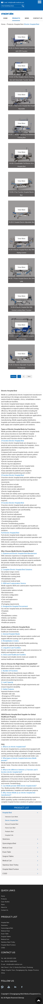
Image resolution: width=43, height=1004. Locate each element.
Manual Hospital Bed (11, 824)
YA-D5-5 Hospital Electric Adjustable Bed (21, 222)
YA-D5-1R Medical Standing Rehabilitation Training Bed (21, 136)
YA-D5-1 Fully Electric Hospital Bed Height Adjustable (21, 107)
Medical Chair (7, 848)
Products (16, 18)
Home (5, 18)
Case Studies (5, 901)
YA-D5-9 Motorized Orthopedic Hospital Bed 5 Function (21, 337)
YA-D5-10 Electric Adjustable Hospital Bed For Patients (21, 366)
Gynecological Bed (9, 843)
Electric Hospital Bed (31, 24)
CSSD (4, 873)
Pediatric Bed (9, 831)
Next (29, 376)
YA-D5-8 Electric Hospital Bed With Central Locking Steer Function (21, 308)
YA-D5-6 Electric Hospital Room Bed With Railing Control (21, 251)
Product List (21, 807)
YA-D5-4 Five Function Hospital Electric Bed (21, 193)
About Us (4, 907)
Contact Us (37, 18)
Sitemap (21, 998)
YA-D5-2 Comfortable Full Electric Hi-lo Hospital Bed (21, 165)
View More (21, 37)
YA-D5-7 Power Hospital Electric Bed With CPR (21, 280)
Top (38, 1000)
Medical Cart (7, 860)
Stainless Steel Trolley (10, 865)
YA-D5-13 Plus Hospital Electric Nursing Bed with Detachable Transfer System (21, 78)
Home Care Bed (10, 828)
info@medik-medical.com (16, 2)
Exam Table (6, 852)
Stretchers (6, 839)
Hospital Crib (9, 835)
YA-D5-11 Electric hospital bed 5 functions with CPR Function (21, 49)
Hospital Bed (18, 24)
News (27, 18)
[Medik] (6, 14)
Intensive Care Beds (11, 816)
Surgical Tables (8, 856)
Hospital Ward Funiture (10, 869)
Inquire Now (21, 42)
